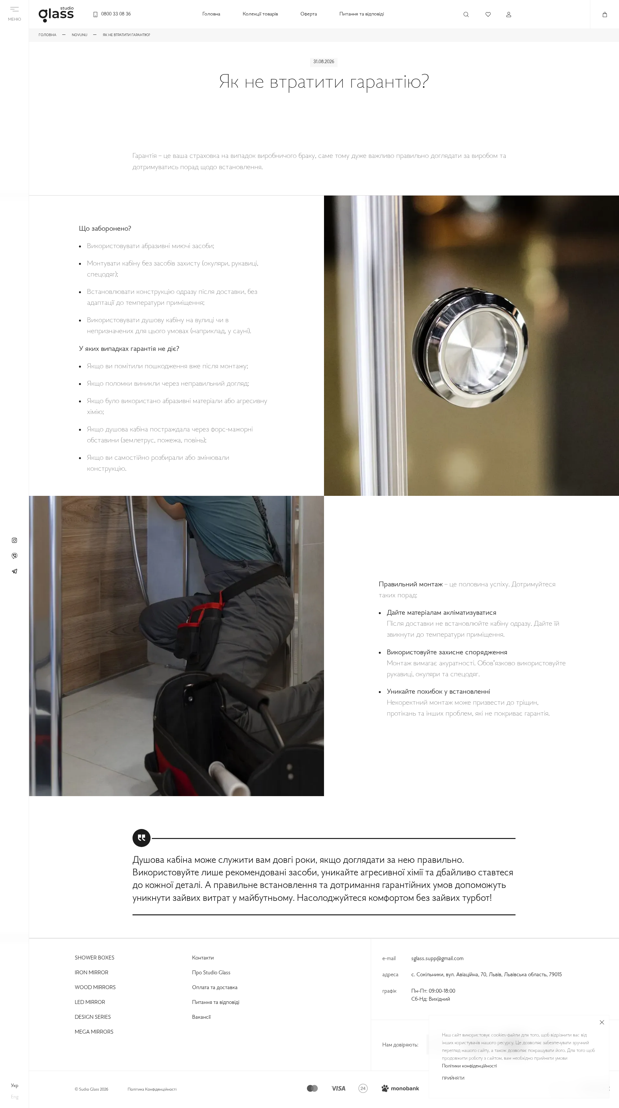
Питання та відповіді (361, 14)
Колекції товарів (260, 14)
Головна (211, 14)
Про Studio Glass (211, 973)
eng (14, 1097)
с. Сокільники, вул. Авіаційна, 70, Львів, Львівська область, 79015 (486, 975)
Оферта (308, 14)
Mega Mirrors (94, 1032)
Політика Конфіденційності (152, 1089)
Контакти (203, 958)
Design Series (93, 1017)
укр (14, 1085)
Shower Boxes (94, 958)
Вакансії (201, 1017)
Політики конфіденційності (469, 1066)
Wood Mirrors (95, 988)
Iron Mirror (91, 973)
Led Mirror (90, 1003)
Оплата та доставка (215, 988)
